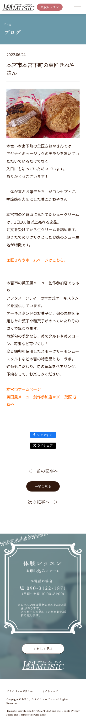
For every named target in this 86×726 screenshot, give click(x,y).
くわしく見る (43, 648)
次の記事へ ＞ (43, 502)
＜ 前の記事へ (43, 471)
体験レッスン (49, 7)
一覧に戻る (43, 486)
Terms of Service (29, 714)
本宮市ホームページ (23, 389)
